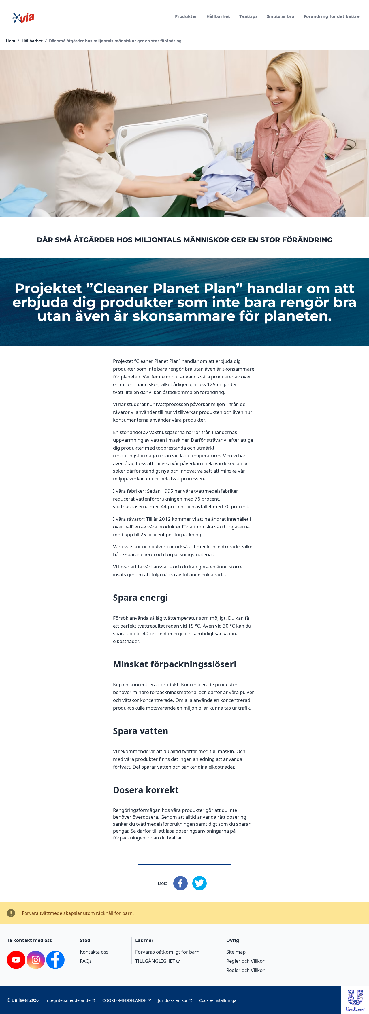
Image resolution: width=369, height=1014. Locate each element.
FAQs (86, 961)
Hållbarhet (218, 16)
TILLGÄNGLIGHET (155, 961)
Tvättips (248, 16)
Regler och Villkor (245, 961)
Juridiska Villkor (173, 1000)
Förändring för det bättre (332, 16)
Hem (10, 40)
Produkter (186, 16)
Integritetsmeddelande (68, 1000)
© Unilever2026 (23, 1000)
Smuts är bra (281, 16)
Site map (236, 951)
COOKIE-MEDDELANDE (124, 1000)
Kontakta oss (94, 951)
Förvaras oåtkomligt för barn (167, 951)
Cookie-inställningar (218, 1000)
